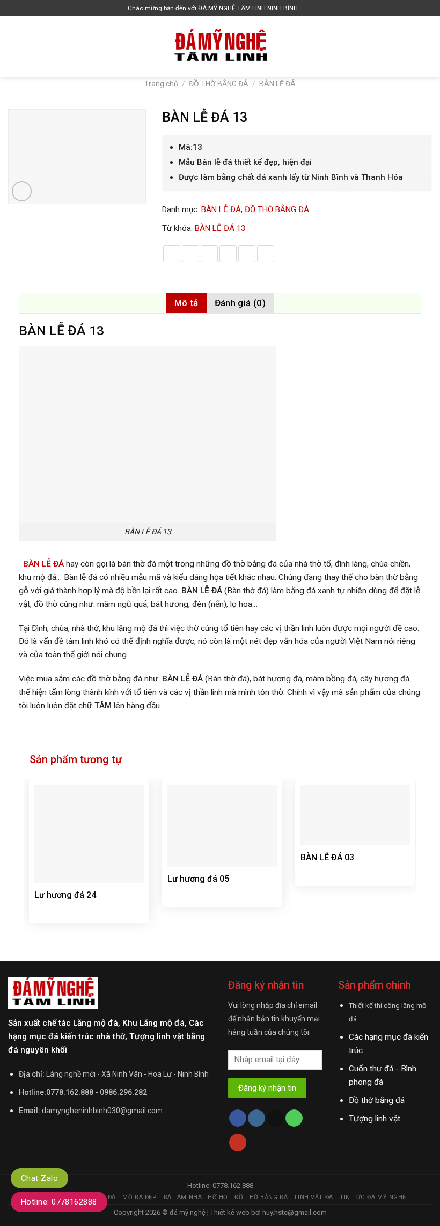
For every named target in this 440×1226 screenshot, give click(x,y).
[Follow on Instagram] (256, 1118)
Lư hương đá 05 (198, 879)
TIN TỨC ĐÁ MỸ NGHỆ (373, 1197)
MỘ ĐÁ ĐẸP (139, 1197)
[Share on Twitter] (209, 254)
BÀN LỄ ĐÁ (277, 83)
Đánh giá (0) (240, 303)
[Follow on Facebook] (237, 1118)
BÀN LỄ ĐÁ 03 (327, 857)
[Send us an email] (275, 1118)
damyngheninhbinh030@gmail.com (102, 1110)
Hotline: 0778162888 (59, 1202)
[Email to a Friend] (228, 254)
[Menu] (14, 46)
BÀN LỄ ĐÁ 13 (220, 228)
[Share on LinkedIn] (265, 254)
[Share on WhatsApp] (171, 254)
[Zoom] (22, 191)
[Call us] (294, 1118)
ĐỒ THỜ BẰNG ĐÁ (218, 83)
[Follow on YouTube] (237, 1142)
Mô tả (186, 303)
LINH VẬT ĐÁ (314, 1197)
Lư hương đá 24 (65, 895)
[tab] (186, 303)
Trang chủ (161, 83)
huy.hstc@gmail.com (294, 1212)
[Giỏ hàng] (308, 8)
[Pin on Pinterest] (246, 254)
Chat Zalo (39, 1178)
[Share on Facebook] (190, 254)
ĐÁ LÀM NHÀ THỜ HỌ (196, 1197)
